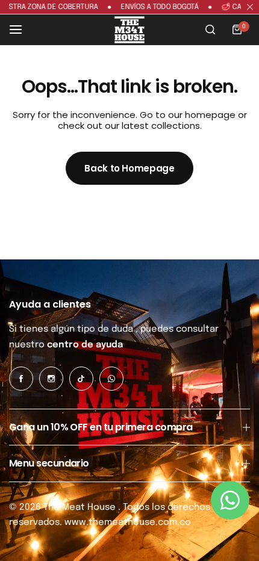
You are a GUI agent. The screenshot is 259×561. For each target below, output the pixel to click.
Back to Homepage (129, 168)
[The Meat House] (129, 29)
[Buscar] (210, 29)
